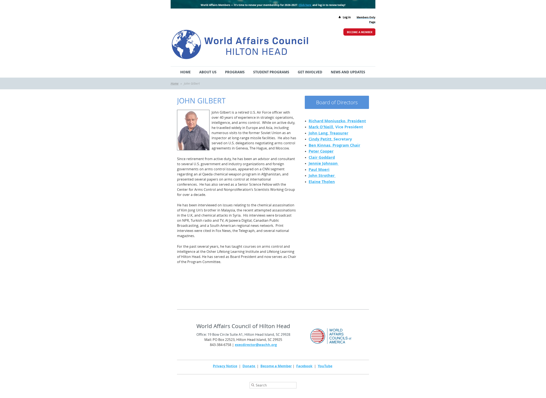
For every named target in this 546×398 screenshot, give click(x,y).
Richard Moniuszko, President (337, 121)
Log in (347, 17)
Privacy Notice (225, 366)
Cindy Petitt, (321, 139)
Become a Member (276, 366)
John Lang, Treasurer (328, 133)
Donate (249, 366)
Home (175, 83)
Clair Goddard (322, 157)
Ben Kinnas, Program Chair (334, 145)
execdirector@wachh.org (256, 344)
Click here (305, 5)
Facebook (304, 366)
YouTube (325, 366)
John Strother (322, 175)
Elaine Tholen (322, 181)
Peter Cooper (321, 151)
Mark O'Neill (321, 127)
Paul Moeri (319, 169)
